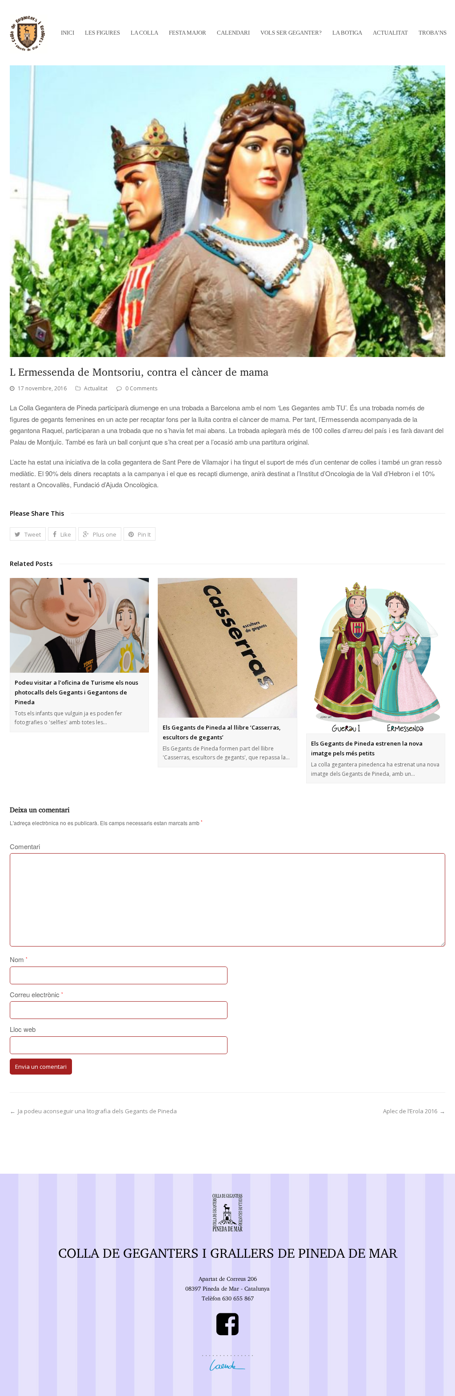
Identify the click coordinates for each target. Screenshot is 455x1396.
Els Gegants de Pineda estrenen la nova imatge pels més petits (367, 748)
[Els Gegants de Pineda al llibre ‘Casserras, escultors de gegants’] (227, 647)
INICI (67, 32)
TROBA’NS (433, 32)
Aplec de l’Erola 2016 (410, 1111)
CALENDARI (233, 32)
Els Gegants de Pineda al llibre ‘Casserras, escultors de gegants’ (222, 732)
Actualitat (96, 388)
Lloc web (23, 1029)
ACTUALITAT (390, 32)
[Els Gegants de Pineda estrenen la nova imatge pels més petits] (375, 656)
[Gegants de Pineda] (29, 32)
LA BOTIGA (347, 32)
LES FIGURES (102, 32)
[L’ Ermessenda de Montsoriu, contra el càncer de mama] (227, 211)
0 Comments (141, 388)
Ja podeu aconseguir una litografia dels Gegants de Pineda (97, 1111)
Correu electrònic (36, 994)
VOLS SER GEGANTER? (291, 32)
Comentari (25, 846)
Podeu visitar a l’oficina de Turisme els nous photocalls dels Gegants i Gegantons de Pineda (76, 692)
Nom (19, 959)
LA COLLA (144, 32)
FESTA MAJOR (187, 32)
